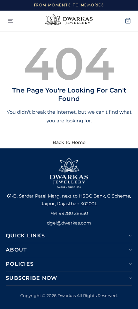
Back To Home (69, 142)
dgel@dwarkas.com (69, 223)
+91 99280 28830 (69, 213)
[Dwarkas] (68, 20)
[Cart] (127, 20)
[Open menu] (10, 20)
